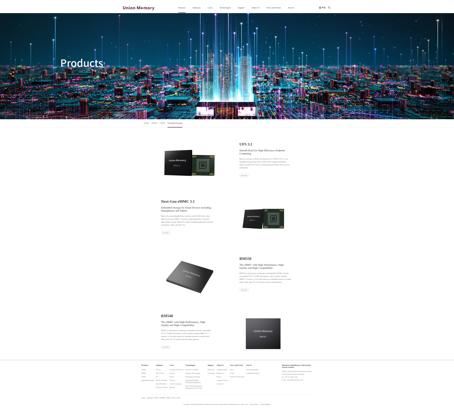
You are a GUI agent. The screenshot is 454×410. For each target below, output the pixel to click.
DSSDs (154, 123)
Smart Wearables (161, 384)
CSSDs (162, 123)
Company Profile (222, 370)
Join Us (291, 8)
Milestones (220, 373)
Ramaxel (150, 398)
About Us (256, 8)
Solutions (197, 8)
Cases (210, 8)
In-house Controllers (192, 370)
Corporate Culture (222, 380)
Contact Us (220, 384)
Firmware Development (192, 373)
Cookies (262, 404)
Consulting (211, 373)
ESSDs (146, 123)
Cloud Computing (175, 384)
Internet (172, 373)
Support (241, 8)
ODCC (168, 398)
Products (182, 8)
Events (232, 373)
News (231, 370)
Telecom (172, 380)
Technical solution (162, 387)
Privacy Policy (254, 404)
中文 (324, 8)
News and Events (274, 8)
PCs (157, 377)
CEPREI (162, 398)
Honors (219, 377)
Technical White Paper (237, 377)
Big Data (172, 387)
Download (211, 370)
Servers (158, 370)
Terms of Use (244, 404)
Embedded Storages (175, 123)
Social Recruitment (252, 370)
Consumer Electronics (177, 370)
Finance (172, 377)
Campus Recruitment (253, 373)
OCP (178, 398)
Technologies (225, 8)
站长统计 (268, 404)
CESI (156, 398)
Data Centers (160, 373)
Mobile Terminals (161, 380)
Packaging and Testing (192, 377)
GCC (174, 398)
